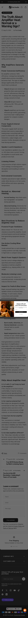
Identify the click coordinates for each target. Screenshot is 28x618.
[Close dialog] (27, 302)
